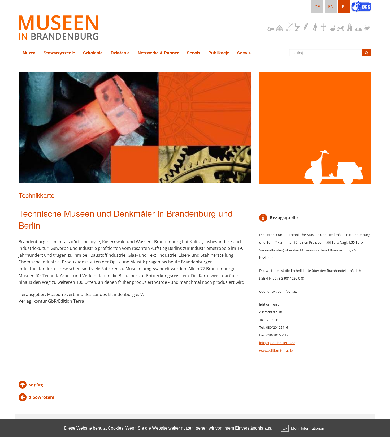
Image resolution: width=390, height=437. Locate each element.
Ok (285, 428)
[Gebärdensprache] (361, 7)
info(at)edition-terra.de (277, 342)
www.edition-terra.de (276, 350)
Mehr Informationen (307, 428)
